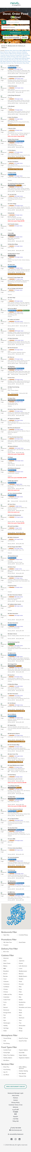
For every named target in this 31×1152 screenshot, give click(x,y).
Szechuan (8, 63)
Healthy (8, 56)
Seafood (14, 61)
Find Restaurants (15, 33)
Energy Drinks (19, 55)
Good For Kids (23, 1041)
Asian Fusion (16, 50)
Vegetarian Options (24, 1058)
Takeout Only (22, 1076)
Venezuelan (19, 63)
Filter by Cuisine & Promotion (11, 37)
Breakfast (28, 50)
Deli (4, 55)
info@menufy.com (16, 1130)
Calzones (14, 52)
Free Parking (6, 1069)
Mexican (24, 58)
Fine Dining (6, 1043)
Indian (17, 56)
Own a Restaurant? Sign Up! (15, 1086)
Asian (11, 50)
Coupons (5, 945)
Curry (1, 55)
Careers (15, 1100)
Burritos (6, 52)
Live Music (6, 1074)
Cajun (10, 52)
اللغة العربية (15, 1109)
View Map (24, 37)
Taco (12, 63)
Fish (24, 55)
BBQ (24, 50)
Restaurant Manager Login (15, 1093)
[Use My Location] (3, 22)
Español (15, 1116)
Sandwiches (9, 61)
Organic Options (23, 1050)
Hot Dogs (13, 56)
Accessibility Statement (16, 1134)
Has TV (5, 1072)
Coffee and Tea (12, 53)
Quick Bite (21, 1052)
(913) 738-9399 (16, 1128)
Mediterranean (18, 58)
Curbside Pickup (23, 935)
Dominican (12, 55)
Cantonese (19, 52)
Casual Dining (7, 1038)
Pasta (10, 59)
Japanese (24, 56)
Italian (20, 56)
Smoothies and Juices (22, 61)
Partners (15, 1098)
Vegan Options (23, 1055)
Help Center (15, 1095)
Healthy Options (7, 1058)
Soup (29, 61)
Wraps (27, 63)
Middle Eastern (23, 976)
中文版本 (15, 1112)
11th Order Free (7, 942)
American (7, 50)
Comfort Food (7, 1050)
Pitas (18, 59)
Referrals (15, 1107)
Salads (4, 61)
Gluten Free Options (8, 1055)
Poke (23, 59)
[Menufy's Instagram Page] (15, 1139)
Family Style (6, 1052)
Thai (15, 63)
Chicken (2, 53)
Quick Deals (22, 942)
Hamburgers (3, 56)
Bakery (21, 50)
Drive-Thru (6, 1067)
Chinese (7, 53)
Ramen (26, 59)
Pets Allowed (22, 1073)
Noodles (6, 59)
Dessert (7, 55)
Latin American (7, 58)
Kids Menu (6, 1060)
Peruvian (14, 59)
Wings (24, 63)
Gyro (28, 55)
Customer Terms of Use (15, 1105)
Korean (2, 58)
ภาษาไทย (15, 1119)
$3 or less (6, 951)
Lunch (13, 58)
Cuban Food (25, 53)
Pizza (20, 59)
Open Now (6, 935)
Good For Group (23, 1038)
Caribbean (24, 52)
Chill (4, 1041)
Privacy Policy (15, 1102)
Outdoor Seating (23, 1071)
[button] (23, 918)
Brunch (2, 52)
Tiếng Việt (15, 1121)
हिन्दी (15, 1114)
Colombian (19, 53)
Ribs (1, 61)
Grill (26, 55)
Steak (1, 63)
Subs (5, 63)
